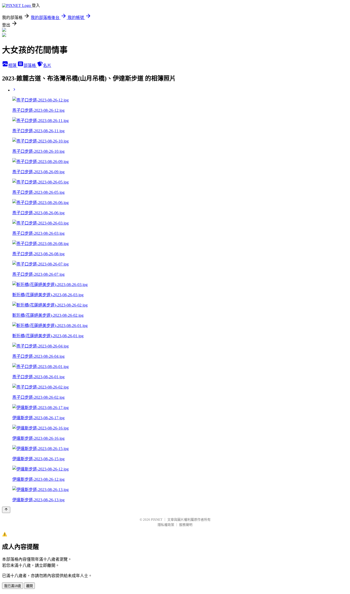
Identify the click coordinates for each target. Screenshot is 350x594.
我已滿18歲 (12, 586)
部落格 (30, 65)
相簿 (12, 65)
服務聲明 (185, 525)
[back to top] (6, 510)
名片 (47, 65)
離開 (29, 586)
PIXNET (156, 519)
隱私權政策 (166, 525)
